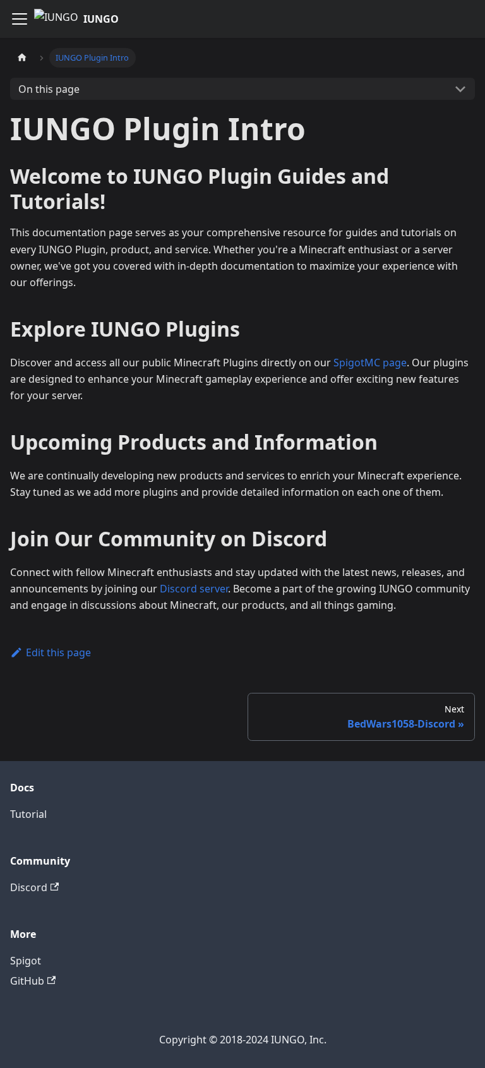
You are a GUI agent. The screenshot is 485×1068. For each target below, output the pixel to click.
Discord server (194, 589)
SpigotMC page (370, 362)
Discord (28, 887)
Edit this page (58, 652)
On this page (49, 89)
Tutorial (28, 814)
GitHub (27, 981)
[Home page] (22, 58)
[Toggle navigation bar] (19, 18)
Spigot (25, 961)
